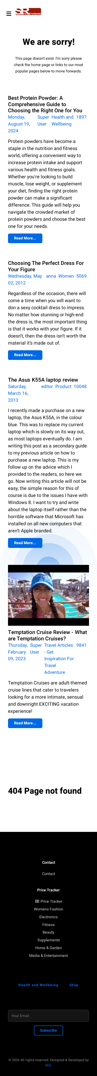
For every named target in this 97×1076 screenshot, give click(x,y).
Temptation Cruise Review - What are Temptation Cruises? (47, 635)
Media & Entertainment (48, 956)
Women (66, 276)
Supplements (48, 940)
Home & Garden (48, 948)
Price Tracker (51, 901)
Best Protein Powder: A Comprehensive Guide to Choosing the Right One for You (45, 104)
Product (63, 386)
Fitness (48, 925)
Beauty (48, 932)
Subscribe (48, 1030)
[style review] (28, 11)
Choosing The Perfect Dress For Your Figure (46, 266)
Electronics (48, 917)
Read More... (25, 238)
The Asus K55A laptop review (43, 380)
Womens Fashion (48, 909)
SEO (48, 1065)
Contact (48, 874)
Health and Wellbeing (62, 120)
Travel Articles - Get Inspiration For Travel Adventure (59, 659)
